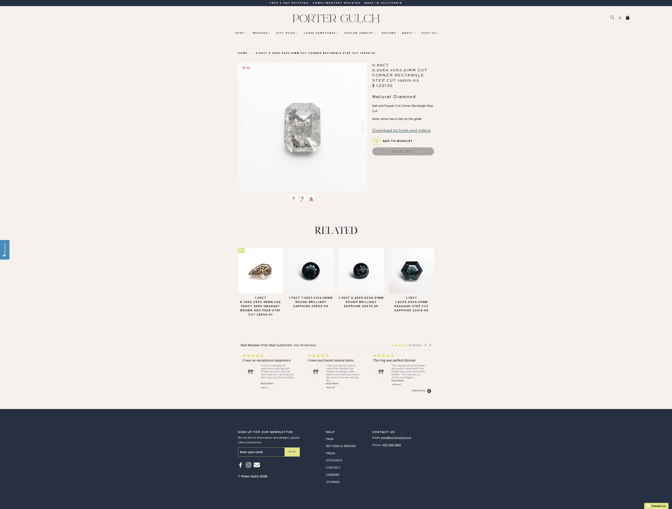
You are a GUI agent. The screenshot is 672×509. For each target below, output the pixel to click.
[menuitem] (241, 33)
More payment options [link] (403, 171)
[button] (426, 345)
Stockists (334, 460)
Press (330, 453)
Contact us (658, 505)
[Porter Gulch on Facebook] (240, 466)
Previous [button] (244, 127)
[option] (302, 127)
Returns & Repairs (341, 446)
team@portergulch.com (395, 437)
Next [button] (360, 127)
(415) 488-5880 (391, 445)
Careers (332, 475)
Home (242, 53)
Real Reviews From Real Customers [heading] (266, 345)
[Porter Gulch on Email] (257, 467)
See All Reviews (305, 345)
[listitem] (267, 371)
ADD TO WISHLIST (398, 141)
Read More (265, 383)
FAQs (330, 439)
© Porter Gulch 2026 (252, 476)
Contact (333, 467)
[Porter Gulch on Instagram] (248, 466)
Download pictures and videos (401, 131)
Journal (333, 482)
